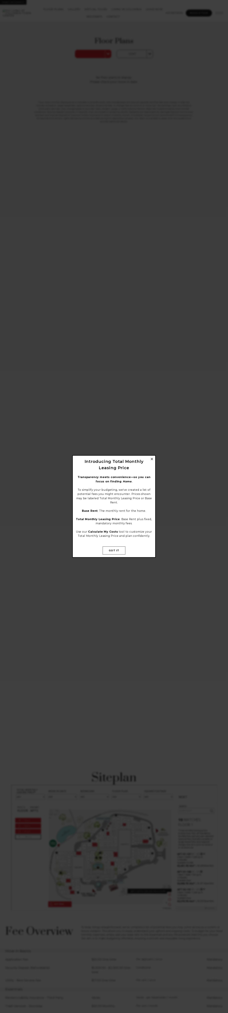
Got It (114, 550)
